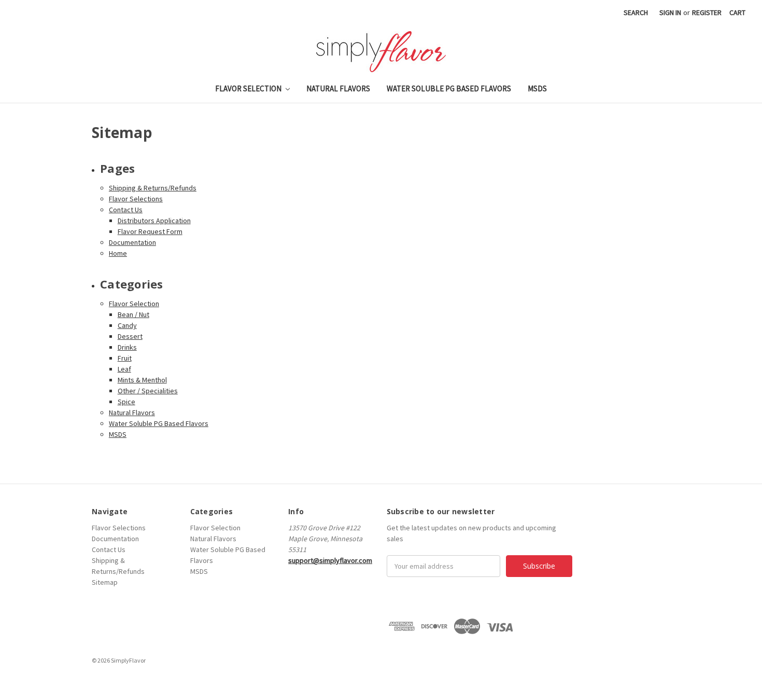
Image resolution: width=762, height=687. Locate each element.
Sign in (670, 12)
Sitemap (105, 582)
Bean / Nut (133, 314)
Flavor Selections (136, 198)
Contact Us (126, 209)
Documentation (132, 242)
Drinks (127, 347)
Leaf (124, 369)
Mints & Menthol (142, 379)
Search (636, 12)
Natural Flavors (338, 88)
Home (118, 253)
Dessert (130, 336)
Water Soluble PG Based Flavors (449, 88)
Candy (127, 325)
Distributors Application (154, 220)
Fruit (125, 358)
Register (707, 12)
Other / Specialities (148, 390)
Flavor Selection (249, 88)
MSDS (537, 88)
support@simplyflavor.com (330, 560)
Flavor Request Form (150, 231)
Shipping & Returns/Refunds (152, 188)
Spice (126, 401)
